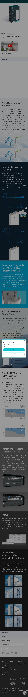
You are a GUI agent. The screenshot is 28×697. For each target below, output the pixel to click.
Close (24, 340)
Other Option (14, 354)
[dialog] (14, 348)
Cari (14, 350)
